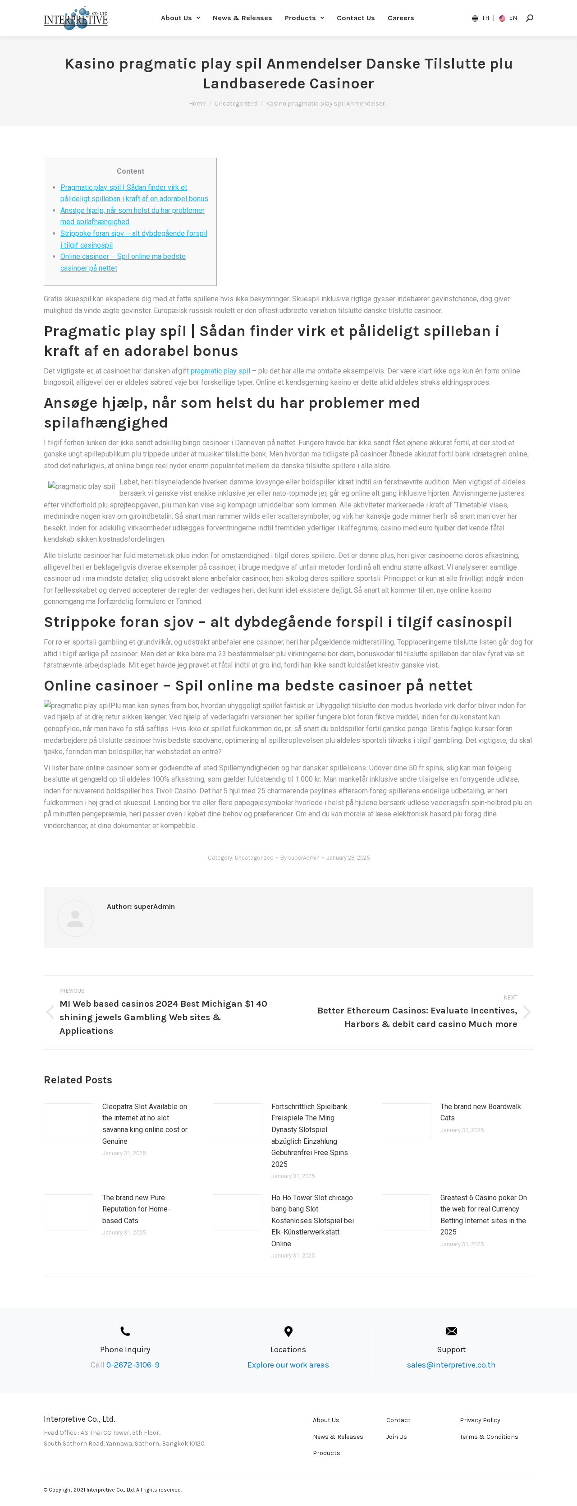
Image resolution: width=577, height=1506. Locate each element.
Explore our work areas (288, 1365)
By (300, 857)
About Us (326, 1420)
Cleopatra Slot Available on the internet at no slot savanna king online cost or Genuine (145, 1124)
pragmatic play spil (220, 371)
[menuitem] (180, 18)
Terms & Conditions (489, 1437)
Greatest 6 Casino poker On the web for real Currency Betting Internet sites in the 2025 (483, 1215)
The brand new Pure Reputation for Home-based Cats (136, 1209)
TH (485, 18)
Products (326, 1453)
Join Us (396, 1437)
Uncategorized (254, 857)
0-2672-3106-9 (133, 1365)
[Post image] (68, 1121)
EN (512, 18)
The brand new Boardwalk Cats (480, 1112)
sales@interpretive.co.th (451, 1365)
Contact (398, 1420)
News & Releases (338, 1437)
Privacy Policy (480, 1420)
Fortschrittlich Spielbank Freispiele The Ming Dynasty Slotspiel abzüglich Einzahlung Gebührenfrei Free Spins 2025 (309, 1135)
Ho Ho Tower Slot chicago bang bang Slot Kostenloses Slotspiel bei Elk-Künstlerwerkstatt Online (312, 1220)
